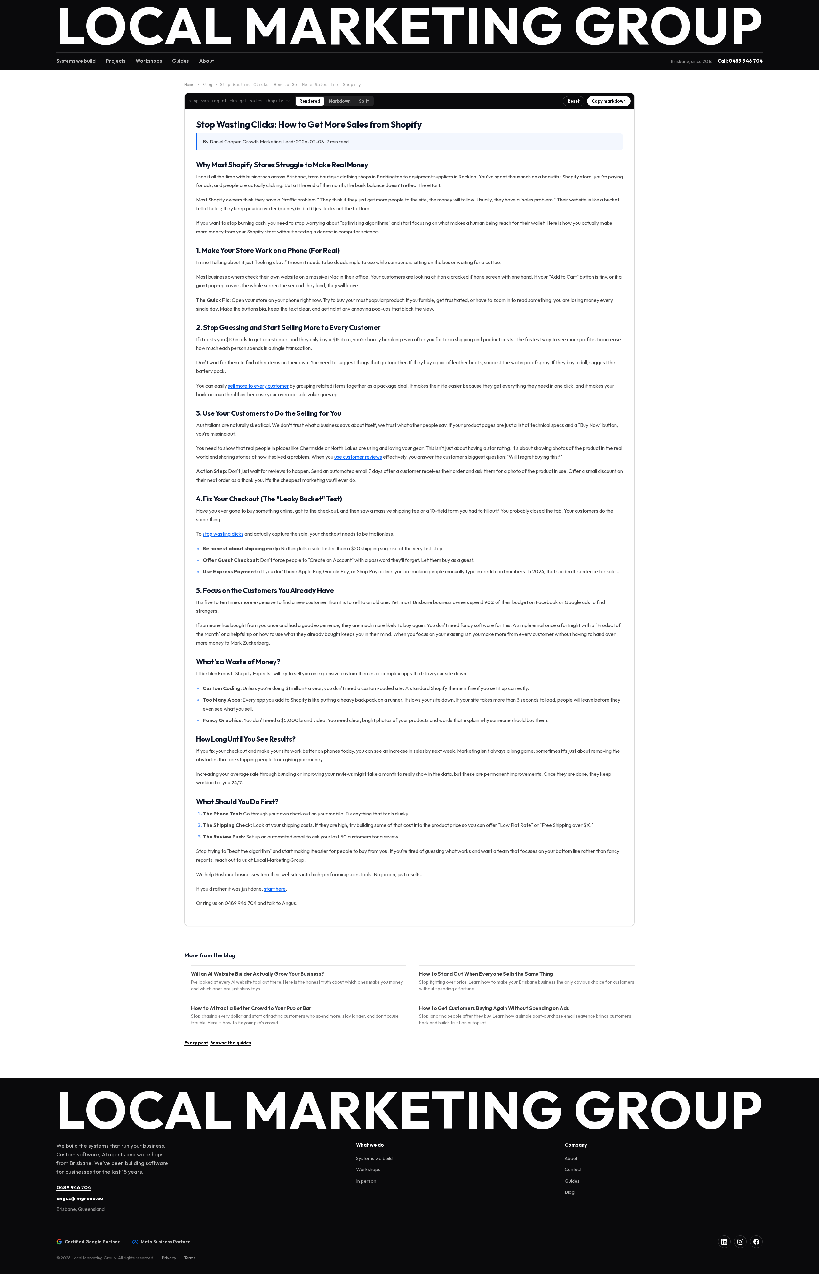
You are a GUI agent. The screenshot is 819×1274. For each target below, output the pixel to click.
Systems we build (76, 61)
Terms (189, 1257)
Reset (574, 101)
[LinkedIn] (724, 1241)
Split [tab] (364, 101)
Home (189, 84)
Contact (573, 1169)
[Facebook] (756, 1241)
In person (366, 1181)
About (206, 61)
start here (275, 888)
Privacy (169, 1257)
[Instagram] (740, 1241)
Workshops (149, 61)
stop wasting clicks (223, 534)
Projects (115, 61)
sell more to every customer (258, 385)
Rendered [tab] (309, 101)
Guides (180, 61)
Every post (196, 1043)
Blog (207, 84)
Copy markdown (609, 101)
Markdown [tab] (340, 101)
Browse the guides (230, 1043)
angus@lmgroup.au (79, 1198)
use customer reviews (358, 456)
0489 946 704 (73, 1187)
